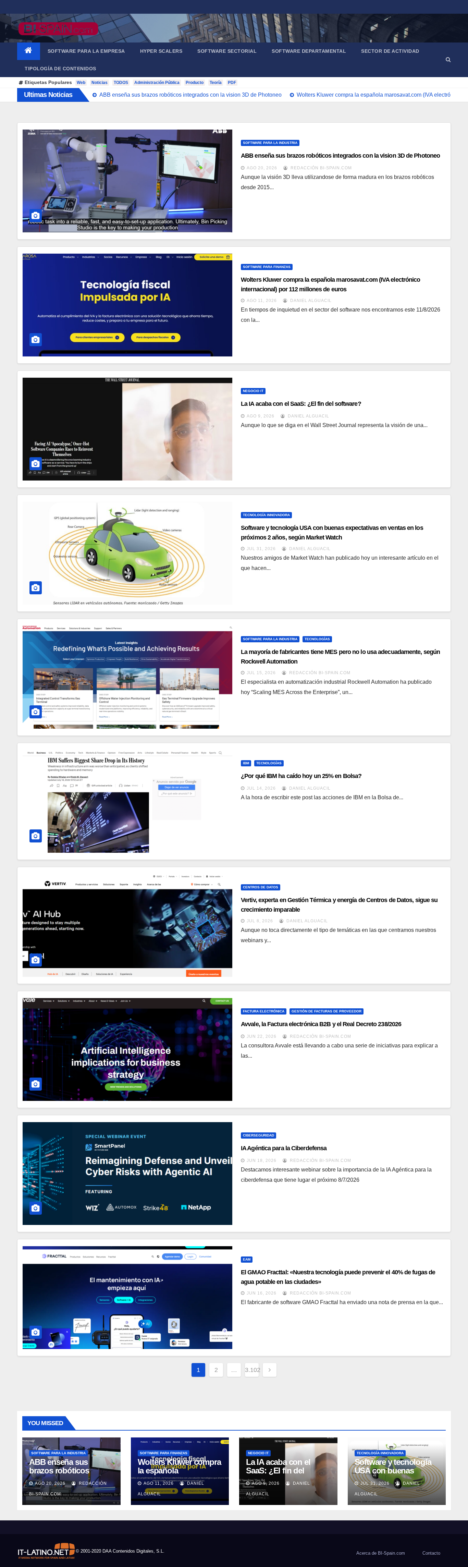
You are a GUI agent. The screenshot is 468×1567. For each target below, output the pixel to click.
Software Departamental (309, 51)
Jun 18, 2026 (261, 1160)
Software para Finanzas (267, 267)
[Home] (28, 51)
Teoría (216, 82)
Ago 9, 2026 (260, 416)
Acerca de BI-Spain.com (380, 1553)
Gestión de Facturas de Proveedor (326, 1011)
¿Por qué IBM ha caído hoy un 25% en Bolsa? (301, 776)
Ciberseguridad (258, 1135)
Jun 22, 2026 (261, 1036)
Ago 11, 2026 (262, 300)
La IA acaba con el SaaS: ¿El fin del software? (301, 403)
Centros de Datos (260, 887)
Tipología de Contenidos (60, 68)
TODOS (121, 82)
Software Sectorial (227, 51)
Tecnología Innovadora (266, 515)
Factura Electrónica (263, 1011)
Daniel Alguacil (310, 300)
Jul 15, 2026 (261, 672)
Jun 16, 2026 (261, 1293)
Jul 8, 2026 (260, 921)
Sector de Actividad (390, 51)
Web (81, 82)
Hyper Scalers (161, 51)
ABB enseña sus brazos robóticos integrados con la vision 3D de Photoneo (340, 155)
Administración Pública (157, 82)
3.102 (252, 1369)
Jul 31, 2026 (261, 548)
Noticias (99, 82)
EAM (246, 1259)
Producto (195, 82)
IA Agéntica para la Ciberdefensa (284, 1148)
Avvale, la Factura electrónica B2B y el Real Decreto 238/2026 (321, 1024)
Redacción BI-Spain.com (320, 168)
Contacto (431, 1553)
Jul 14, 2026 (261, 788)
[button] (448, 59)
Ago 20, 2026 (262, 168)
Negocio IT (253, 391)
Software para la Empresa (86, 51)
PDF (232, 82)
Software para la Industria (270, 143)
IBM (246, 763)
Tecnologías (317, 639)
